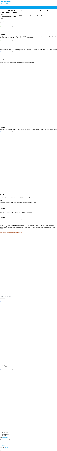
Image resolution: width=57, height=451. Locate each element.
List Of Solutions (17, 8)
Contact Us (21, 8)
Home (3, 8)
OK (0, 450)
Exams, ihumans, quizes (10, 8)
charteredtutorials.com (5, 437)
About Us (5, 8)
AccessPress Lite (7, 447)
